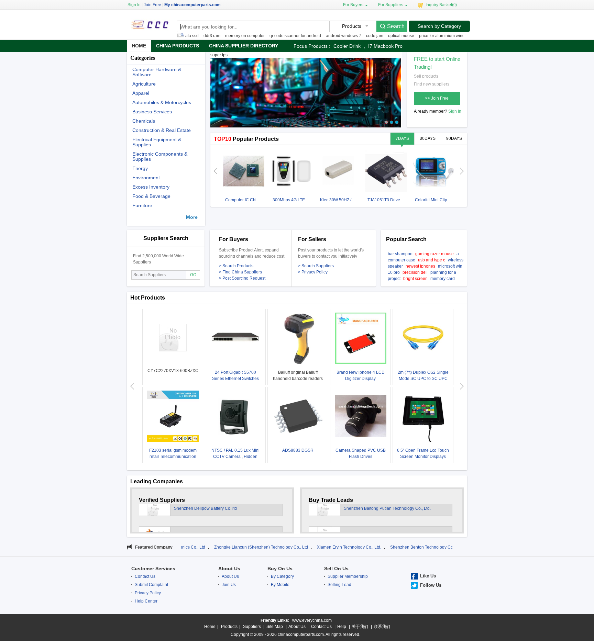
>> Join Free (437, 98)
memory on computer (229, 35)
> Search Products (236, 265)
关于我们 (360, 626)
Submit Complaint (151, 584)
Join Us (229, 584)
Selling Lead (339, 584)
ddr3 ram (196, 35)
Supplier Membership (348, 576)
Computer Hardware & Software (156, 72)
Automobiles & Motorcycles (161, 102)
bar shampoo (400, 253)
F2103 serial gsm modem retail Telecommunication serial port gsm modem (173, 456)
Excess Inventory (150, 187)
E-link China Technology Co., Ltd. (205, 518)
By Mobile (280, 584)
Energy (140, 168)
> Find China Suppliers (240, 272)
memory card (442, 278)
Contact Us (145, 576)
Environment (146, 177)
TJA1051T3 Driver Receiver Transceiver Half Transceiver (386, 200)
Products (229, 626)
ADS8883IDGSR (298, 450)
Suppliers (252, 626)
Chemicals (143, 121)
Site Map (274, 626)
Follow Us (430, 585)
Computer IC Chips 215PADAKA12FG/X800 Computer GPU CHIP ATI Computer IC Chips (244, 200)
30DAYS (428, 138)
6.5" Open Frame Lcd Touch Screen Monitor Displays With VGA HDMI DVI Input (423, 456)
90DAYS (454, 138)
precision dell (415, 272)
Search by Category (439, 26)
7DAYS (402, 138)
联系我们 (382, 626)
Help (341, 626)
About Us (229, 568)
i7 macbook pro (385, 46)
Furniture (142, 205)
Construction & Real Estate (161, 130)
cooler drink (347, 46)
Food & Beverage (151, 196)
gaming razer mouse (434, 253)
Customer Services (153, 568)
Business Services (152, 111)
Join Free (152, 4)
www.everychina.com (312, 620)
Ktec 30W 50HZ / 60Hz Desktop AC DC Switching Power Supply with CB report (339, 200)
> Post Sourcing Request (242, 278)
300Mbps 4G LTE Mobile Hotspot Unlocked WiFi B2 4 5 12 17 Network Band (292, 200)
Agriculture (144, 84)
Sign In (454, 111)
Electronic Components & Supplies (159, 156)
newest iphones (420, 266)
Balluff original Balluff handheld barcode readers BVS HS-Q (298, 378)
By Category (282, 576)
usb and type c (431, 260)
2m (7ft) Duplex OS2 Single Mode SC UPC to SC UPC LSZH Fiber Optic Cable (423, 378)
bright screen (415, 278)
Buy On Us (280, 568)
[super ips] (305, 96)
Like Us (428, 575)
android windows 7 (327, 35)
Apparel (140, 93)
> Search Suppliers (316, 265)
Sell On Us (336, 568)
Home (139, 45)
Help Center (146, 601)
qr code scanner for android (279, 35)
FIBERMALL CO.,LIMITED (368, 518)
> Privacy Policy (313, 272)
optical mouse (385, 35)
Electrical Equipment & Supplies (156, 142)
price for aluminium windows (429, 35)
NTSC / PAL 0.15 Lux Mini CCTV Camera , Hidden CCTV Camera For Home (235, 456)
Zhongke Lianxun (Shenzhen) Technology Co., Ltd (229, 547)
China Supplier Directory (243, 45)
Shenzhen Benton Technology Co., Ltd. (394, 547)
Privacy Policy (148, 593)
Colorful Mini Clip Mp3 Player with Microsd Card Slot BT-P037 (434, 200)
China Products (177, 45)
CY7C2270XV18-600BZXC (172, 370)
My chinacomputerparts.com (192, 4)
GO (193, 274)
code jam (358, 35)
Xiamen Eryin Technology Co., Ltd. (317, 547)
